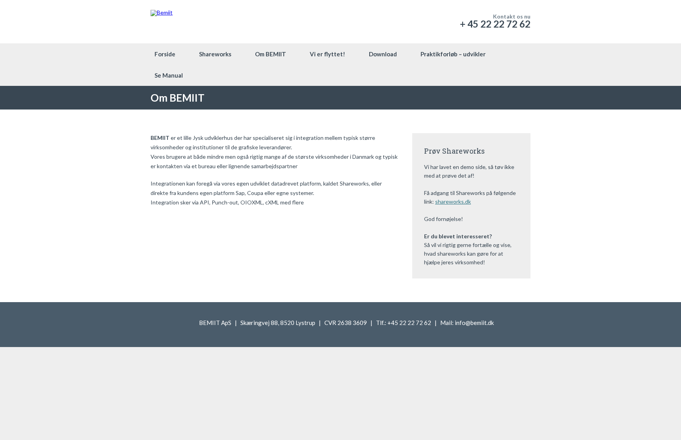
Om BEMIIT (270, 54)
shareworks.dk (453, 201)
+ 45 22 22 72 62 (495, 24)
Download (383, 54)
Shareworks (215, 54)
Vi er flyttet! (327, 54)
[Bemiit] (162, 21)
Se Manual (168, 75)
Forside (164, 54)
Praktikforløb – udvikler (453, 54)
